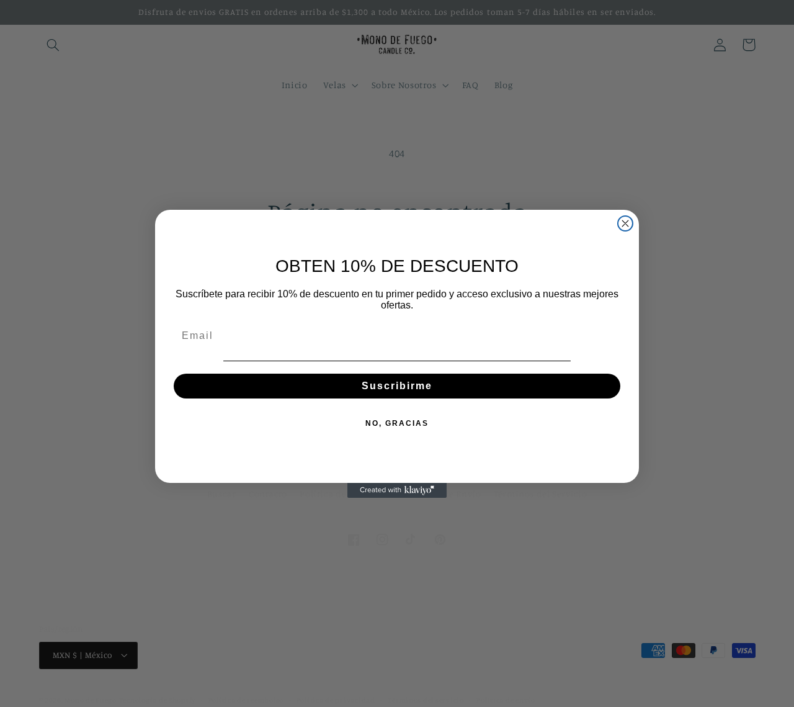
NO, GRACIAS (397, 423)
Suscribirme (397, 386)
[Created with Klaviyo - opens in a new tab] (397, 490)
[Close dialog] (625, 223)
